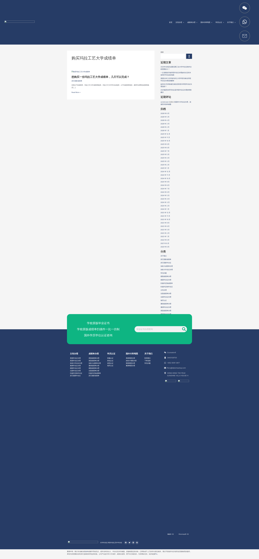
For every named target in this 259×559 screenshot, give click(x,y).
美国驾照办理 (130, 358)
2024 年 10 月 (165, 178)
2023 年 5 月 (165, 230)
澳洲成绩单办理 (166, 304)
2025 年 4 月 (165, 158)
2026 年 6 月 (165, 113)
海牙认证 (164, 300)
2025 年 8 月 (165, 148)
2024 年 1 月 (165, 209)
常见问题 (164, 273)
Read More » (76, 92)
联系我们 (147, 358)
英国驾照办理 (130, 363)
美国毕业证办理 (75, 358)
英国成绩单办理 (94, 361)
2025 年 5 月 (165, 154)
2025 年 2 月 (165, 165)
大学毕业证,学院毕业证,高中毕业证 (111, 542)
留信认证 (110, 361)
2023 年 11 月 (165, 216)
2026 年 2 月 (165, 127)
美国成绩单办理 (166, 311)
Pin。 (157, 554)
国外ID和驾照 (132, 353)
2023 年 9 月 (165, 223)
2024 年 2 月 (165, 206)
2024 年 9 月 (165, 182)
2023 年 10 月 (165, 219)
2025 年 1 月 (165, 168)
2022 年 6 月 (165, 240)
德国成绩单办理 (166, 276)
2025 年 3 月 (165, 161)
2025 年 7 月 (165, 151)
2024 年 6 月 (165, 192)
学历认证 (111, 353)
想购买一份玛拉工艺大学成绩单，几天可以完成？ (100, 76)
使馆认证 (110, 363)
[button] (183, 22)
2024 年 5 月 (165, 195)
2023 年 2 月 (165, 233)
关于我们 (164, 256)
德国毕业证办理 (166, 280)
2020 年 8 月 (165, 247)
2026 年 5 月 (165, 117)
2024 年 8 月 (165, 185)
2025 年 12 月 (165, 134)
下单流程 (147, 361)
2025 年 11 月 (165, 137)
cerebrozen (165, 102)
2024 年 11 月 (165, 175)
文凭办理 (164, 290)
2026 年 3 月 (165, 124)
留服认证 (110, 358)
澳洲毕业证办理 (166, 307)
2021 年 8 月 (165, 243)
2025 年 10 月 (165, 141)
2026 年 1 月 (165, 130)
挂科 (86, 551)
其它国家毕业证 (166, 263)
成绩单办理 (94, 353)
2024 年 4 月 (165, 199)
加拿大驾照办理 (131, 361)
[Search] (184, 329)
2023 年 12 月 (165, 213)
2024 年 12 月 (165, 171)
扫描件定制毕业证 (167, 287)
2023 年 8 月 (165, 226)
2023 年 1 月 (165, 236)
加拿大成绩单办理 (167, 266)
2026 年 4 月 (165, 120)
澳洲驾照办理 (130, 366)
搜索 (162, 52)
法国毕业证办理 (166, 297)
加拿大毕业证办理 (167, 270)
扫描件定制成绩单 (167, 283)
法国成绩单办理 (166, 293)
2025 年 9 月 (165, 144)
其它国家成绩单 (77, 81)
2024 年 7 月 (165, 189)
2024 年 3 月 (165, 202)
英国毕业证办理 (75, 361)
